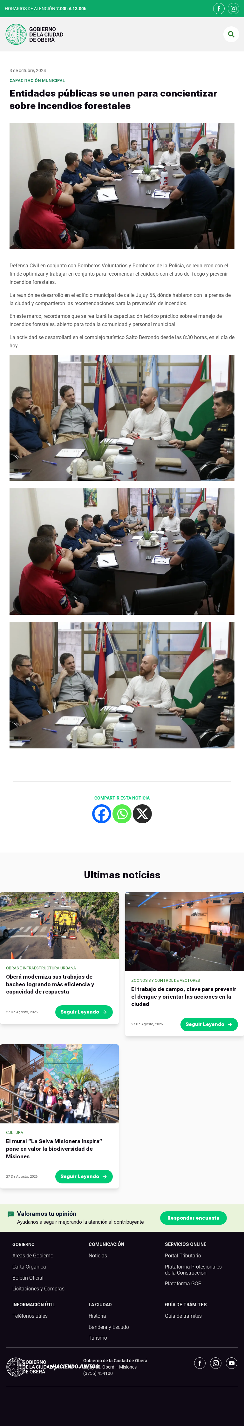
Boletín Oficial (28, 1278)
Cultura (14, 1132)
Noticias (98, 1256)
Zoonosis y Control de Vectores (165, 980)
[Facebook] (101, 813)
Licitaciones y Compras (38, 1289)
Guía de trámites (183, 1316)
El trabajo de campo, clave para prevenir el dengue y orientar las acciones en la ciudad (183, 997)
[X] (142, 813)
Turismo (98, 1338)
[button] (231, 34)
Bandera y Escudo (109, 1327)
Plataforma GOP (183, 1284)
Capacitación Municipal (37, 80)
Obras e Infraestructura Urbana (41, 968)
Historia (97, 1316)
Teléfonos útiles (30, 1316)
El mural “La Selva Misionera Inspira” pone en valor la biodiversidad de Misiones (54, 1149)
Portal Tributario (183, 1256)
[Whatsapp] (122, 813)
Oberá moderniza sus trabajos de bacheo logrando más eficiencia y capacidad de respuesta (50, 984)
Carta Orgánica (29, 1267)
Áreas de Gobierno (32, 1256)
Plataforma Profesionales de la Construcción (193, 1270)
